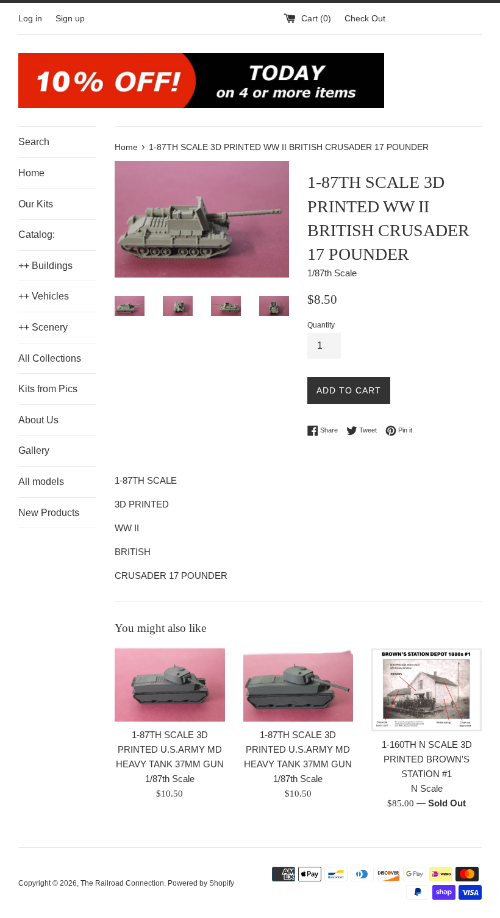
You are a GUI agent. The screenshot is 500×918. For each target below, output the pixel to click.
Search (33, 142)
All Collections (49, 358)
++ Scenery (43, 327)
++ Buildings (45, 265)
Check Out (365, 18)
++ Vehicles (43, 296)
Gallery (33, 450)
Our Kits (35, 204)
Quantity (321, 325)
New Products (48, 512)
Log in (30, 18)
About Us (38, 420)
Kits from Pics (47, 389)
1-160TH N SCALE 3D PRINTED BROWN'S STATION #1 (427, 759)
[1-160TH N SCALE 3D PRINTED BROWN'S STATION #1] (426, 689)
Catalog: (36, 234)
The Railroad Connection (122, 883)
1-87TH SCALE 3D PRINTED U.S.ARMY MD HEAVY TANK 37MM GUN (170, 749)
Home (31, 173)
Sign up (70, 18)
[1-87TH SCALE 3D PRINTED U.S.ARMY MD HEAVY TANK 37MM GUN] (170, 685)
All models (41, 481)
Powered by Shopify (201, 883)
